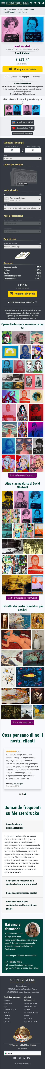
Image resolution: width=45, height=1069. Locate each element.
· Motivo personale (30, 1003)
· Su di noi (7, 1021)
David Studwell (10, 12)
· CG (5, 1006)
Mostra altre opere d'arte (22, 722)
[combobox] (23, 158)
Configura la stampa (24, 69)
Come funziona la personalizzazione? (15, 826)
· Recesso (7, 1015)
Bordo (5, 155)
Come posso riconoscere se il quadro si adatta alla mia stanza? (21, 882)
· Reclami (7, 1018)
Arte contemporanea (27, 9)
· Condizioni (8, 1003)
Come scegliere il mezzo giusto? (21, 893)
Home (4, 9)
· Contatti (7, 1000)
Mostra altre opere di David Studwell (22, 598)
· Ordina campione (30, 1021)
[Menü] (3, 3)
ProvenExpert (18, 784)
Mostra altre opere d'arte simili (22, 475)
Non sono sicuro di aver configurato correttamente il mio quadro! (21, 905)
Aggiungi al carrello (24, 293)
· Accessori (28, 1018)
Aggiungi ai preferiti (24, 128)
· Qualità (27, 1009)
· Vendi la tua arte (30, 1006)
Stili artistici (13, 9)
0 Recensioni (27, 133)
